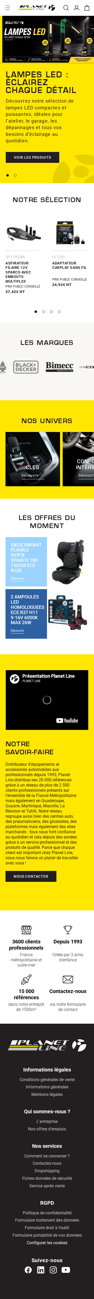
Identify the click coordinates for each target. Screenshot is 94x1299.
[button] (7, 8)
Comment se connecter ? (47, 1156)
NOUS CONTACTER (31, 876)
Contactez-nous (47, 1163)
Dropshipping (47, 1170)
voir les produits (32, 157)
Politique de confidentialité (47, 1212)
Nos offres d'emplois (47, 1129)
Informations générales (47, 1086)
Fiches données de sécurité (47, 1178)
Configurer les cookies (47, 1242)
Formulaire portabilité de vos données (47, 1235)
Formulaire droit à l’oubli (47, 1227)
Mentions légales (47, 1094)
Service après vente (47, 1185)
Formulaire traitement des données (47, 1220)
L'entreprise (47, 1121)
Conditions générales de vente (47, 1079)
